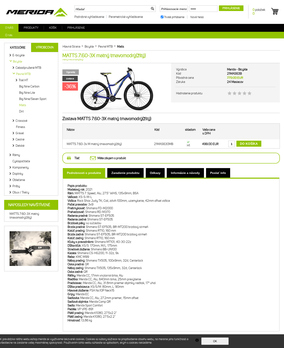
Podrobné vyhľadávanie (89, 17)
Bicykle (17, 61)
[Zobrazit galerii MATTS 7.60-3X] (116, 112)
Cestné (20, 139)
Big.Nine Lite (27, 93)
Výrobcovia (45, 47)
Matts (22, 105)
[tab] (84, 173)
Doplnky (17, 174)
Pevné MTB (23, 74)
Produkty (31, 28)
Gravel (20, 133)
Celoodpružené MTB (28, 68)
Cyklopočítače (21, 161)
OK (215, 341)
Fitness (20, 127)
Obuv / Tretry (20, 192)
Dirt (21, 111)
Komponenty (20, 167)
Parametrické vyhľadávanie (126, 17)
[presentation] (84, 173)
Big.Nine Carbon (29, 86)
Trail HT (23, 80)
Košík (53, 28)
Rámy (16, 155)
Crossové (21, 121)
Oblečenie (18, 180)
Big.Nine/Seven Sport (32, 99)
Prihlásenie (76, 28)
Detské (20, 146)
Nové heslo (197, 17)
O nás (9, 28)
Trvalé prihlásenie (174, 17)
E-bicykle (18, 55)
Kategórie (18, 47)
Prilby (16, 186)
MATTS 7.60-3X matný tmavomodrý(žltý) (24, 215)
